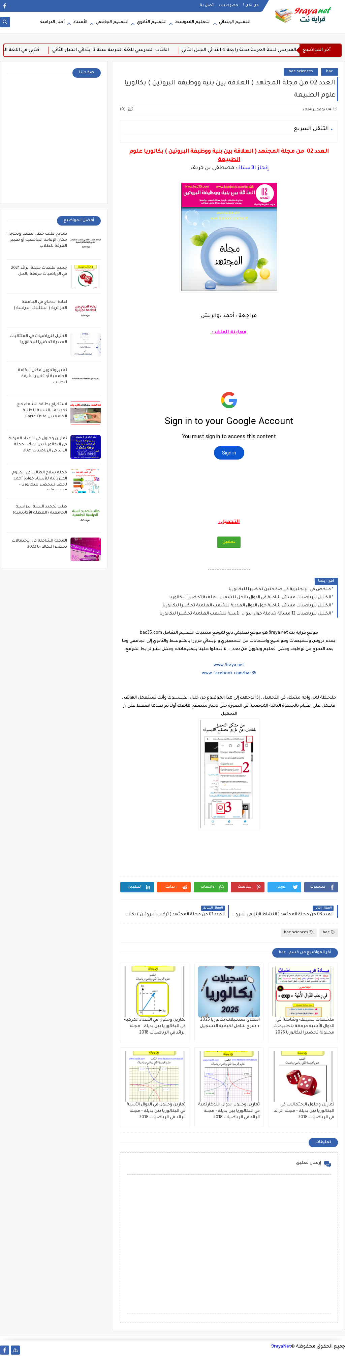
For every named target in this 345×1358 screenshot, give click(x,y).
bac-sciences (301, 72)
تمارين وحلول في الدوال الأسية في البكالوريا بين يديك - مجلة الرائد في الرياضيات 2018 (156, 1111)
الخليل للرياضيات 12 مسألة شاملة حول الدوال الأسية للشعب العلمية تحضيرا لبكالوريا (245, 613)
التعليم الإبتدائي (234, 22)
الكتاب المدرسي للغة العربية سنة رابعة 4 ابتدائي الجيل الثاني (269, 50)
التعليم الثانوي (151, 22)
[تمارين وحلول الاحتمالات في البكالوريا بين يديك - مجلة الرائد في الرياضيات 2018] (303, 1076)
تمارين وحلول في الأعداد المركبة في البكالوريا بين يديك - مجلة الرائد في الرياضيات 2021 (37, 445)
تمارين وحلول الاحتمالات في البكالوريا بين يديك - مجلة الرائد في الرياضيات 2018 (304, 1111)
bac (329, 72)
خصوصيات (228, 5)
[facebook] (4, 5)
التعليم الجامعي (112, 22)
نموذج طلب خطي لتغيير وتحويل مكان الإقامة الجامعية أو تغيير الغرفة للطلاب (37, 240)
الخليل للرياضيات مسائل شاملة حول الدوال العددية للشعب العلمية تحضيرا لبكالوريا (247, 605)
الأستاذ (80, 22)
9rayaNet (281, 1346)
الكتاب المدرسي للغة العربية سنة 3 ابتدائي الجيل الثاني (132, 50)
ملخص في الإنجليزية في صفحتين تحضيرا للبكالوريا (280, 589)
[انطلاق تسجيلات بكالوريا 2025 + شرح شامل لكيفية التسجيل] (229, 991)
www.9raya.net (229, 665)
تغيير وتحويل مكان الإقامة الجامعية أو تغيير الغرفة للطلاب (42, 376)
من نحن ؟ (251, 5)
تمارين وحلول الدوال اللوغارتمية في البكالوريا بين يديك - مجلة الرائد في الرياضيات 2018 (229, 1111)
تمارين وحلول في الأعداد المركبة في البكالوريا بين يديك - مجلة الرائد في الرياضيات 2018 (155, 1026)
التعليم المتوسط (193, 22)
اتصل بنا (207, 5)
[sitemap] (15, 1350)
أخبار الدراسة (52, 22)
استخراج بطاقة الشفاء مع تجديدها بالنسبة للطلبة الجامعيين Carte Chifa (42, 410)
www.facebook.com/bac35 (229, 673)
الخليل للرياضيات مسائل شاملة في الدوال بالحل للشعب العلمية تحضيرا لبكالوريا (250, 597)
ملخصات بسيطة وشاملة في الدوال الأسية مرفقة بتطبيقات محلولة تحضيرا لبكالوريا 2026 (304, 1026)
